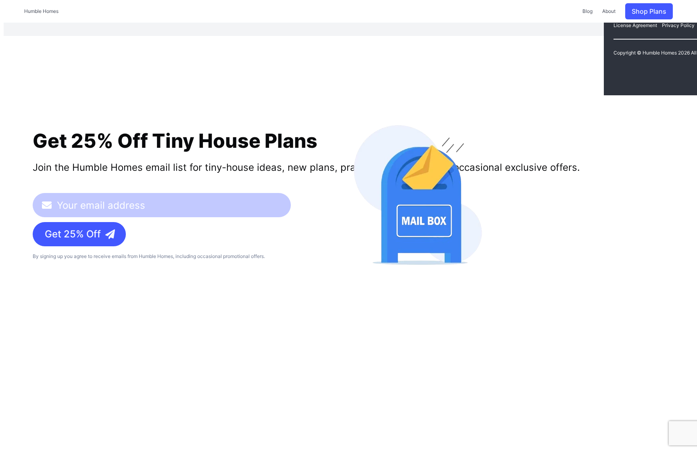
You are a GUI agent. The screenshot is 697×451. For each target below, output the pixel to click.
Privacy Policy (678, 25)
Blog (587, 11)
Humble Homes (41, 11)
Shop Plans (649, 11)
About (609, 11)
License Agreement (635, 25)
